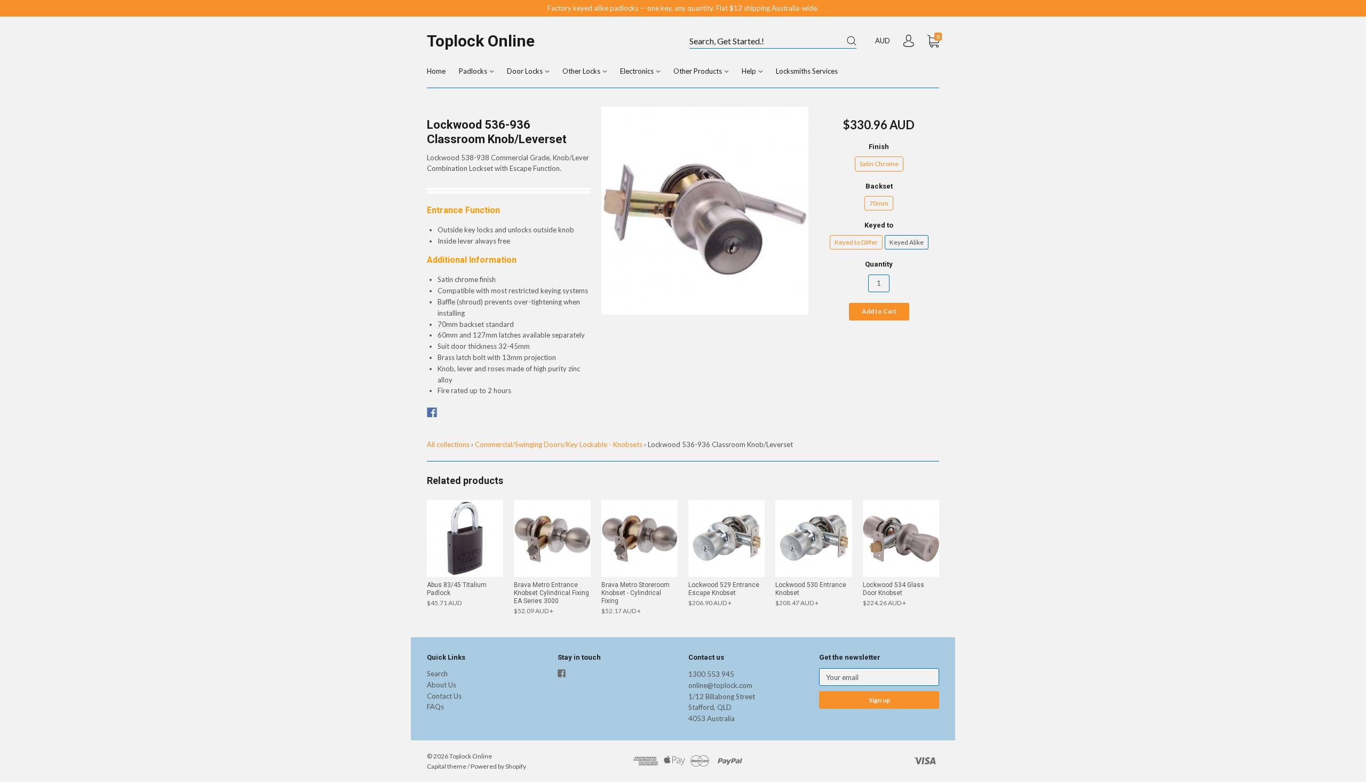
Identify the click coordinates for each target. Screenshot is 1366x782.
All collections (448, 444)
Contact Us (444, 696)
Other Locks (582, 71)
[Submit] (851, 40)
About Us (441, 685)
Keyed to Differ (856, 242)
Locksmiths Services (807, 71)
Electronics (637, 71)
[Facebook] (432, 412)
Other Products (698, 71)
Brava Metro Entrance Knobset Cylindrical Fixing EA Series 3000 (551, 593)
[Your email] (879, 677)
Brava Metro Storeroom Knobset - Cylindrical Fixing (635, 593)
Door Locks (525, 71)
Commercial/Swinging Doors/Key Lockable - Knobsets (558, 444)
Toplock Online (481, 41)
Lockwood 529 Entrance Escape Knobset (723, 589)
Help (750, 71)
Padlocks (474, 71)
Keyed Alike (907, 242)
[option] (705, 211)
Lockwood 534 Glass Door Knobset (893, 589)
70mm (878, 203)
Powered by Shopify (498, 766)
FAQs (435, 706)
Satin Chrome (879, 164)
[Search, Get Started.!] (772, 41)
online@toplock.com (720, 685)
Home (436, 71)
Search (437, 673)
